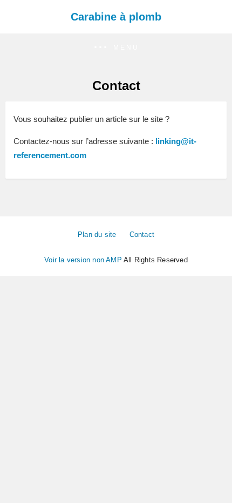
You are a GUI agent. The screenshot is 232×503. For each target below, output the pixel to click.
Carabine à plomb (116, 17)
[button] (116, 47)
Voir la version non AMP (83, 260)
